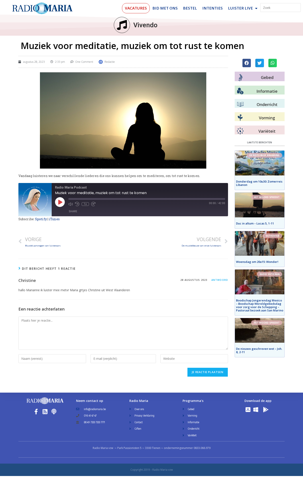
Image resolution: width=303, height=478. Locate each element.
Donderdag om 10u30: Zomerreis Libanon (259, 183)
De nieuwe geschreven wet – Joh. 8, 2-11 (259, 350)
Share (73, 211)
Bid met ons (165, 8)
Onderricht (267, 104)
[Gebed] (240, 77)
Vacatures (136, 8)
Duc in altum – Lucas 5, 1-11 (255, 223)
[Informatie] (240, 91)
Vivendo (145, 25)
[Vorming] (240, 117)
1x (85, 204)
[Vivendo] (122, 25)
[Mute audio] (70, 204)
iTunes (54, 219)
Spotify (41, 219)
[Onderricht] (240, 104)
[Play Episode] (60, 202)
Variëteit (266, 131)
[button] (246, 63)
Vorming (267, 117)
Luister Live (240, 8)
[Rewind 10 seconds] (77, 204)
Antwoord (219, 279)
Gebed (267, 77)
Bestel (190, 8)
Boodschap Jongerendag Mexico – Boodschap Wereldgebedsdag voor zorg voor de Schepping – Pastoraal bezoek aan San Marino (259, 305)
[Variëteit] (240, 131)
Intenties (212, 8)
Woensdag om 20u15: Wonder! (257, 262)
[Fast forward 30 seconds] (93, 204)
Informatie (266, 91)
